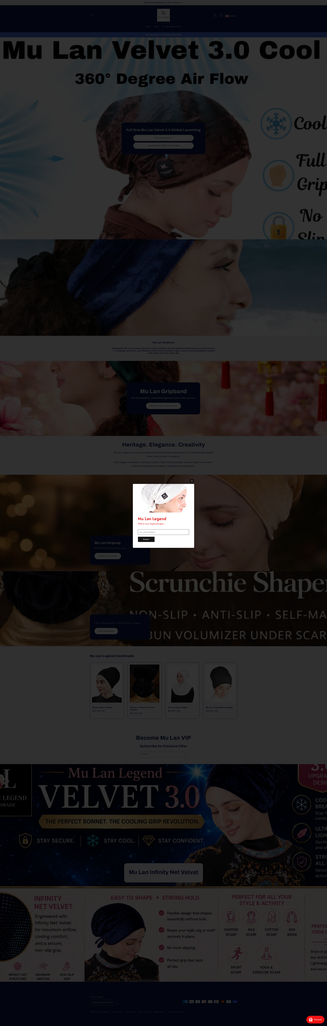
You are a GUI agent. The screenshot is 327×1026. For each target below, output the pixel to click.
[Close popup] (192, 481)
